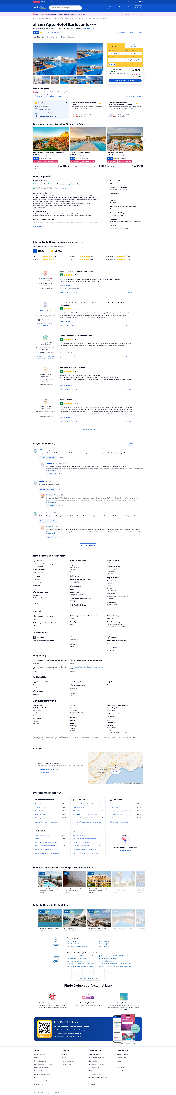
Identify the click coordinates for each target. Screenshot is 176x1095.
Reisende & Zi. (129, 57)
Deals (36, 1)
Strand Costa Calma (41, 811)
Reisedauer (111, 57)
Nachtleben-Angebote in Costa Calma (47, 853)
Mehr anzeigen (37, 226)
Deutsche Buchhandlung (81, 845)
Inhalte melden (39, 1084)
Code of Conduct (67, 1064)
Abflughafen (112, 50)
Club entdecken (121, 14)
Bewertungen (52, 37)
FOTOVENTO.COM (79, 807)
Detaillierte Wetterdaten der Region (88, 978)
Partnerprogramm (68, 1061)
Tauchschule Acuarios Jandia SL (83, 804)
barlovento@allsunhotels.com (49, 770)
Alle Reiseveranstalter (41, 1081)
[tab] (116, 45)
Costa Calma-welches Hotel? (108, 958)
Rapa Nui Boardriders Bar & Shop (46, 842)
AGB (90, 1071)
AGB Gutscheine (94, 1074)
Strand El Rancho (40, 807)
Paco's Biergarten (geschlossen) (120, 811)
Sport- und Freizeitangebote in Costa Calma (87, 822)
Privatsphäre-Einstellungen (98, 1064)
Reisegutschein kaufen (41, 1071)
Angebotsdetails (45, 739)
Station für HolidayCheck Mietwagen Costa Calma (88, 668)
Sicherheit (92, 1081)
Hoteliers (64, 1054)
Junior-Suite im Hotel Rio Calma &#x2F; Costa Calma (115, 956)
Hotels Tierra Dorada (73, 944)
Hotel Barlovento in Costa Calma (76, 958)
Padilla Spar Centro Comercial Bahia (84, 849)
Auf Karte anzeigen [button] (88, 29)
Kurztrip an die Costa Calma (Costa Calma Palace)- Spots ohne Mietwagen (115, 966)
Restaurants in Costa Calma (119, 822)
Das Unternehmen (122, 1054)
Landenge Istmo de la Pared (44, 818)
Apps (35, 1077)
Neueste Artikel (121, 1071)
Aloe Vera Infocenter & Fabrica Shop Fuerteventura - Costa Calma (86, 839)
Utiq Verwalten (94, 1067)
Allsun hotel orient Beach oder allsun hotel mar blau (115, 963)
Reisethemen (121, 1067)
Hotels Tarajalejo (104, 944)
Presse (119, 1061)
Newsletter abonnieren (41, 1067)
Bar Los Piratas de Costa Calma (45, 845)
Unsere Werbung (122, 1058)
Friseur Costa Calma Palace (81, 842)
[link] (110, 7)
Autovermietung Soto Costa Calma (84, 818)
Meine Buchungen (40, 1054)
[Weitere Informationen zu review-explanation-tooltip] (60, 32)
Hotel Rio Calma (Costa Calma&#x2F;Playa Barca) (81, 966)
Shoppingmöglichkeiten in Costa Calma (85, 853)
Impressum (92, 1084)
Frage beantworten (49, 458)
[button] (55, 59)
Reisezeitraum (130, 50)
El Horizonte (114, 807)
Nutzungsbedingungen (96, 1058)
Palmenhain (39, 804)
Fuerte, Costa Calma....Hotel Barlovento (78, 961)
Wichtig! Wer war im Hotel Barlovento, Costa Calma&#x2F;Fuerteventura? (82, 963)
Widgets (64, 1058)
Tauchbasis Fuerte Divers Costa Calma (85, 814)
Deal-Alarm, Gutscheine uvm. (43, 1064)
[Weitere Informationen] (134, 76)
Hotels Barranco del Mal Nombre (77, 946)
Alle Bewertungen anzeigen (87, 429)
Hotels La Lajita (104, 941)
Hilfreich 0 (53, 474)
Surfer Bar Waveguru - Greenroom (46, 849)
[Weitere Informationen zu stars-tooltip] (97, 24)
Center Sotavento (78, 835)
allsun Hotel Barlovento (106, 961)
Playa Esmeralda (40, 814)
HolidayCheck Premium (42, 1074)
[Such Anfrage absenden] (79, 7)
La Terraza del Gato (116, 814)
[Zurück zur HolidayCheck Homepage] (39, 7)
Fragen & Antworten (40, 1061)
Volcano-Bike (77, 811)
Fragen (71, 37)
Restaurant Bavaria (116, 818)
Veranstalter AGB (94, 1054)
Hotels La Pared (71, 941)
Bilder (63, 37)
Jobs (118, 1064)
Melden (61, 458)
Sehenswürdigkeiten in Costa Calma (46, 822)
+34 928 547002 (45, 772)
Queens (37, 839)
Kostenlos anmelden (135, 14)
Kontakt (125, 1)
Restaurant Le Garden (117, 804)
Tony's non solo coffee (42, 835)
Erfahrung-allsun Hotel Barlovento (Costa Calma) (81, 956)
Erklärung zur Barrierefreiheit (98, 1077)
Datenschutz (93, 1061)
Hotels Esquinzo (104, 946)
